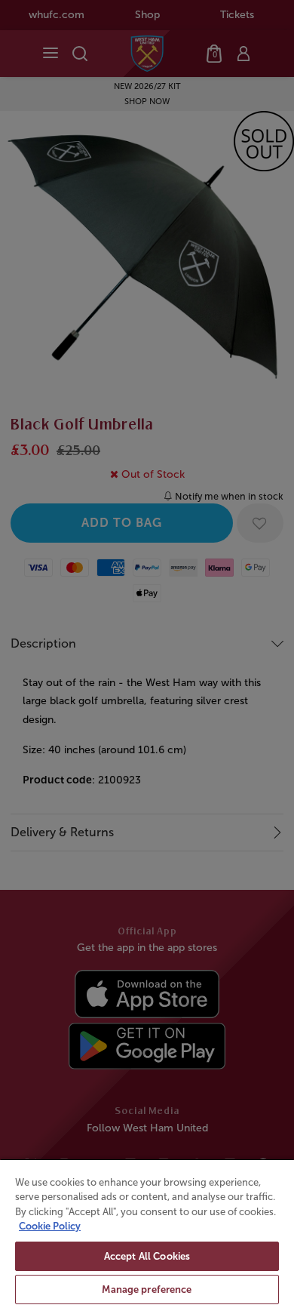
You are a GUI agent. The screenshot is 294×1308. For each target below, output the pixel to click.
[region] (147, 1233)
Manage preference (146, 1289)
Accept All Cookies (147, 1256)
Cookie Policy (50, 1226)
